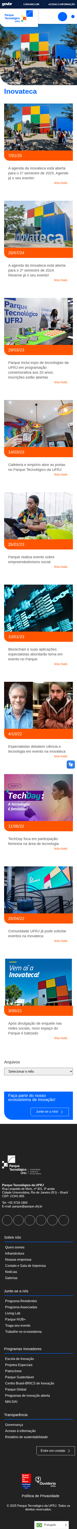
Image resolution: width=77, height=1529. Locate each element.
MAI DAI (11, 1401)
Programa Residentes (21, 1301)
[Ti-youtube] (30, 1220)
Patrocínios (13, 1371)
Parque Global (15, 1389)
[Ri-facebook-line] (18, 1220)
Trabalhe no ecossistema (23, 1331)
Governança (14, 1424)
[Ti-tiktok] (52, 1220)
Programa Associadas (21, 1307)
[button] (73, 16)
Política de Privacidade (40, 1496)
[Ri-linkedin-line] (41, 1220)
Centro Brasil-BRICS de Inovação (29, 1383)
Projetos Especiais (18, 1365)
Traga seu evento (17, 1325)
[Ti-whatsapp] (64, 1220)
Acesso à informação (61, 4)
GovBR (7, 4)
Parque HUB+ (15, 1319)
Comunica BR (31, 4)
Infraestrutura (14, 1253)
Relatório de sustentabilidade (26, 1437)
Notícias (11, 1272)
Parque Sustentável (19, 1377)
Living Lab (12, 1313)
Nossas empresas (18, 1259)
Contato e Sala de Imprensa (25, 1265)
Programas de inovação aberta (27, 1395)
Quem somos (14, 1247)
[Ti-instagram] (7, 1220)
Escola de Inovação (19, 1359)
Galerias (11, 1278)
